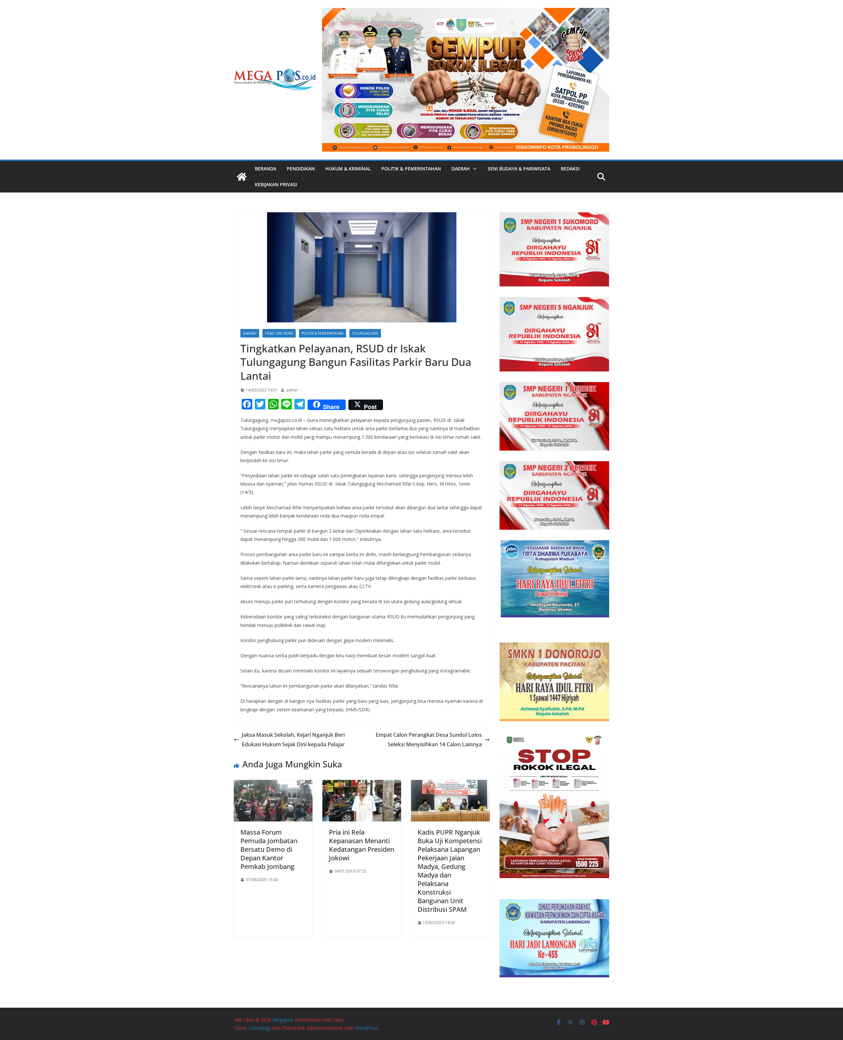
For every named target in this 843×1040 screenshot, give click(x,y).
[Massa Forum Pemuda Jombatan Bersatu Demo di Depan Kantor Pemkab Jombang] (273, 784)
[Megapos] (242, 177)
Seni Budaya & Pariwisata (519, 168)
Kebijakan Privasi (276, 184)
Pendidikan (301, 168)
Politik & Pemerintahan (411, 168)
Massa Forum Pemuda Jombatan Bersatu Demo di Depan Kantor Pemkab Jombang (268, 849)
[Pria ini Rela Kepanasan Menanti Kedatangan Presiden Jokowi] (361, 784)
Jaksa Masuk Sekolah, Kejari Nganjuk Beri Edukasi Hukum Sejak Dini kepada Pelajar (293, 739)
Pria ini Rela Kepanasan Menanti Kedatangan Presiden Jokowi (361, 845)
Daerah (460, 168)
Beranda (265, 168)
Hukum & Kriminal (348, 168)
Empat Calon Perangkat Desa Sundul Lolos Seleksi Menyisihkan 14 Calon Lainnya (429, 739)
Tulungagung (365, 333)
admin (292, 390)
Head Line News (279, 333)
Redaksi (570, 168)
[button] (473, 168)
